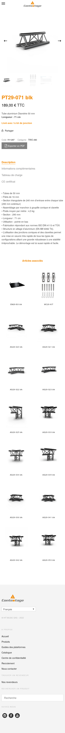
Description (8, 162)
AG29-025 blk (16, 432)
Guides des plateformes (13, 647)
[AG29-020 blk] (16, 328)
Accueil (5, 636)
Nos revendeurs (10, 682)
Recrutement (8, 663)
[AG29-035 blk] (48, 455)
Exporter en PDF (16, 145)
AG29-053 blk (48, 560)
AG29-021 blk (48, 347)
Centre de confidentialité (14, 657)
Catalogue (7, 652)
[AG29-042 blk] (16, 541)
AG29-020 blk (16, 347)
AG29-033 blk (48, 432)
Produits (6, 641)
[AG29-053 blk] (48, 541)
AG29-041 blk (48, 517)
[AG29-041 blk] (48, 498)
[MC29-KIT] (48, 285)
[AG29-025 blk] (16, 413)
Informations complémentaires (18, 168)
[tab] (32, 162)
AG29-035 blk (48, 474)
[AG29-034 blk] (16, 455)
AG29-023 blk (48, 389)
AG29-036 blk (16, 517)
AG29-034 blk (16, 474)
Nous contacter (9, 668)
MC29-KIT (48, 304)
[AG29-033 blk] (48, 413)
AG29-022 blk (16, 389)
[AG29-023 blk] (48, 370)
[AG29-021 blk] (48, 328)
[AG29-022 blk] (16, 370)
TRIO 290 (32, 139)
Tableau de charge (12, 175)
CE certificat (8, 181)
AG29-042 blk (16, 560)
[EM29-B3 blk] (16, 285)
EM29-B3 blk (16, 304)
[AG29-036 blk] (16, 498)
